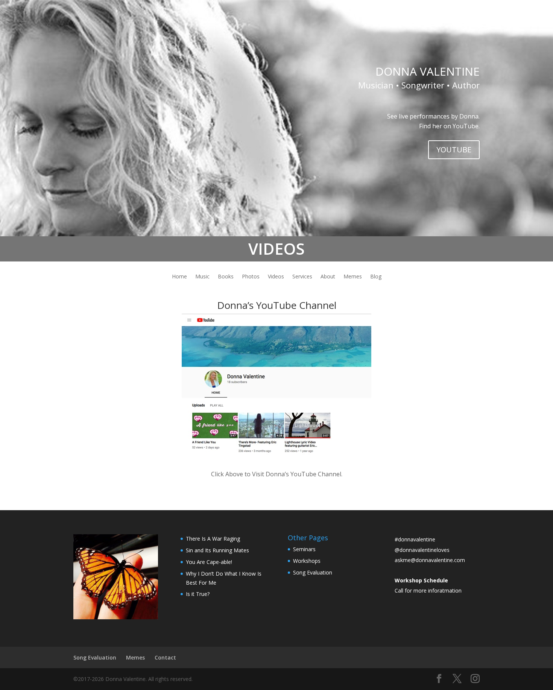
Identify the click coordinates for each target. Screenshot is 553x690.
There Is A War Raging (213, 538)
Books (226, 277)
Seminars (304, 549)
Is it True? (198, 593)
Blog (375, 277)
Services (302, 277)
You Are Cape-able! (209, 561)
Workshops (307, 560)
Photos (251, 277)
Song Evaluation (312, 572)
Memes (352, 277)
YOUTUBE (453, 149)
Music (202, 277)
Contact (165, 657)
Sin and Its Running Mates (217, 550)
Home (179, 277)
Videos (276, 277)
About (328, 277)
